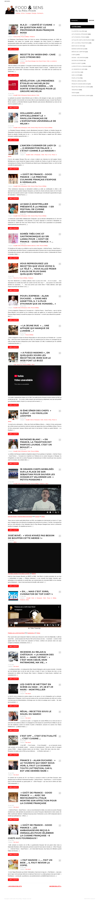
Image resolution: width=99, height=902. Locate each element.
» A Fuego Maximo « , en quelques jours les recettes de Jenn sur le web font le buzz (35, 356)
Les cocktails (76, 72)
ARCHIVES (7, 1)
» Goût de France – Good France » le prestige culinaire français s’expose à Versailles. (38, 178)
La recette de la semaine (80, 66)
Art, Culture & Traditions (80, 43)
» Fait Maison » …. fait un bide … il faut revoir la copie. (36, 863)
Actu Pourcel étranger (30, 61)
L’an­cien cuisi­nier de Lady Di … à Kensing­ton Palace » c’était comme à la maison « (38, 148)
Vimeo (43, 516)
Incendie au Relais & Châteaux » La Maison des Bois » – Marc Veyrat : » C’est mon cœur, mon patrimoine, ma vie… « (37, 657)
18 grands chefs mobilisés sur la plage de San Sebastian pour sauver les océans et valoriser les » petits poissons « (37, 474)
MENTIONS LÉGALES (89, 898)
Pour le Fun (41, 127)
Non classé (16, 666)
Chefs (48, 61)
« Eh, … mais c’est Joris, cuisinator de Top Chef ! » (36, 592)
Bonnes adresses (31, 95)
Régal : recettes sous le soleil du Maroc (35, 712)
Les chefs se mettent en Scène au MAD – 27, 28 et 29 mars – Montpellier (36, 687)
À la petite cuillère (78, 31)
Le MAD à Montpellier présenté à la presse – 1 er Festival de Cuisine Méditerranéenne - (37, 208)
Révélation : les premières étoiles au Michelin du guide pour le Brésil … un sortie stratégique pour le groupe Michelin (38, 86)
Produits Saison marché (80, 84)
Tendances (32, 36)
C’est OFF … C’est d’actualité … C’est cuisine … (38, 737)
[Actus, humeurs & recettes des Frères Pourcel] (24, 13)
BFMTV (34, 573)
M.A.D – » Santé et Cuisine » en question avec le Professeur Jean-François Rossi (37, 28)
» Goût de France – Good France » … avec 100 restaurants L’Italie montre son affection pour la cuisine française (38, 798)
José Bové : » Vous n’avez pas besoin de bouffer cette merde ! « (31, 536)
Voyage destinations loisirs (81, 95)
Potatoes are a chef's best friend (16, 633)
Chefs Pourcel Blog (17, 898)
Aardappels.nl (31, 633)
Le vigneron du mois (78, 69)
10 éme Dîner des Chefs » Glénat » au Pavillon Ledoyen (35, 413)
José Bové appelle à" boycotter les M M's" (19, 573)
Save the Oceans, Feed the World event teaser (20, 516)
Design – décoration (78, 57)
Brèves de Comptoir (78, 51)
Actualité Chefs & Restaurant (20, 95)
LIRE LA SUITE (13, 49)
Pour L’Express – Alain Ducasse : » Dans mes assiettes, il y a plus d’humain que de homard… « (38, 300)
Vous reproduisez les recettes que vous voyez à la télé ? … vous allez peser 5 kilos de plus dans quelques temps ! (38, 268)
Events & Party (16, 36)
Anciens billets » (55, 886)
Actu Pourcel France (41, 61)
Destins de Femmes (78, 60)
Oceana (37, 516)
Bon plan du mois (77, 46)
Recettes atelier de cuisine (81, 87)
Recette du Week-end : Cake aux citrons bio (37, 55)
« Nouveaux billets (15, 886)
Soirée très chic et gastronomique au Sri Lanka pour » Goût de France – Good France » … (36, 237)
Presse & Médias (25, 36)
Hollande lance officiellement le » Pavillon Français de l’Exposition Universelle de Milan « (38, 118)
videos (33, 364)
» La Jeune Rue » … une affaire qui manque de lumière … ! (34, 328)
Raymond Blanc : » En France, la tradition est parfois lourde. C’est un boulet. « (36, 443)
